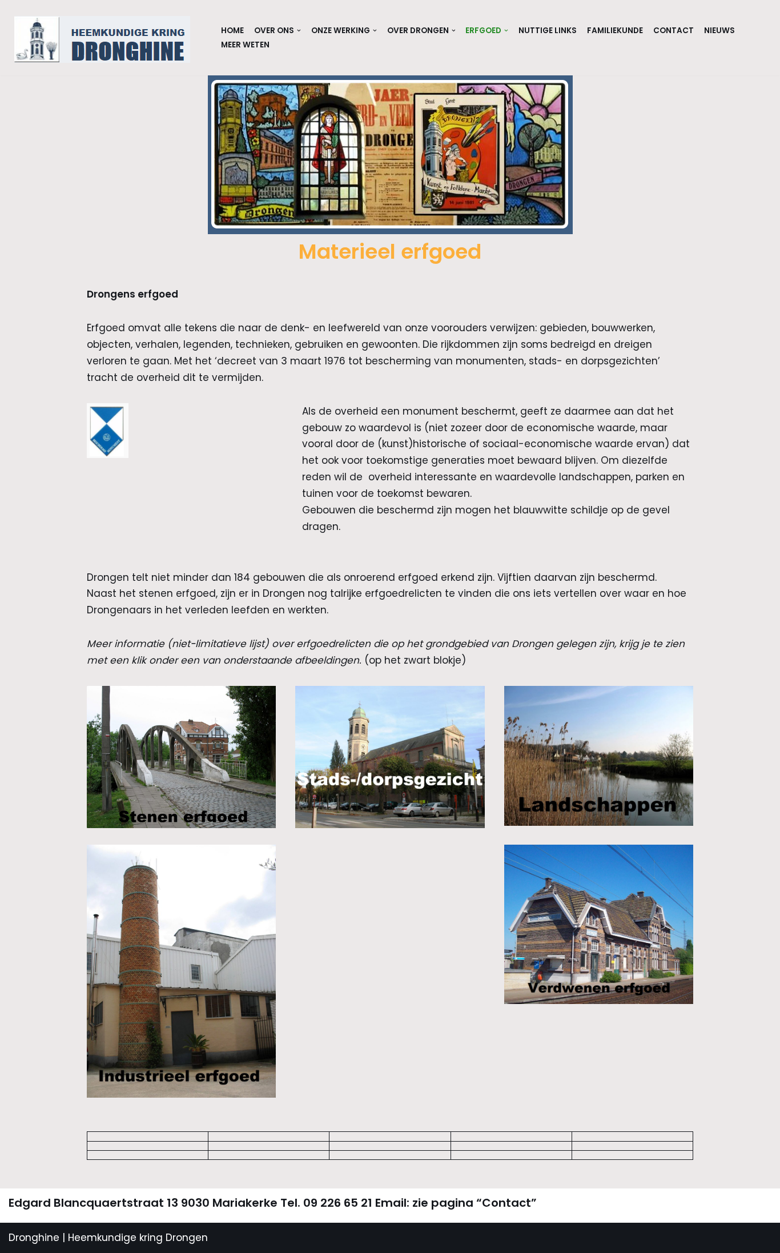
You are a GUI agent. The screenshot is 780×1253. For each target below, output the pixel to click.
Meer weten (245, 44)
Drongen (185, 1237)
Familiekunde (615, 30)
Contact (673, 30)
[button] (299, 31)
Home (232, 30)
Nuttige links (547, 30)
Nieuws (719, 30)
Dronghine (34, 1237)
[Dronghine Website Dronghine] (105, 39)
